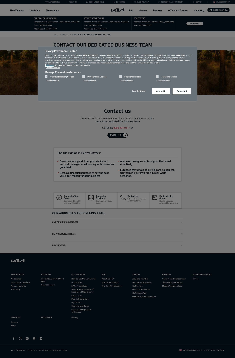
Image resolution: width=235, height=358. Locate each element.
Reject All (182, 91)
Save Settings (138, 91)
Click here (50, 65)
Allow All (161, 91)
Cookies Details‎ (52, 80)
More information (53, 68)
